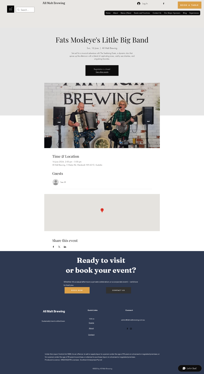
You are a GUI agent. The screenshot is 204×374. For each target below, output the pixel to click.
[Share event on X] (59, 247)
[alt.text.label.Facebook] (163, 3)
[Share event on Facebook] (53, 247)
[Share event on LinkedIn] (65, 247)
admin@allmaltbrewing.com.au (133, 320)
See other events (102, 72)
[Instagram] (131, 328)
